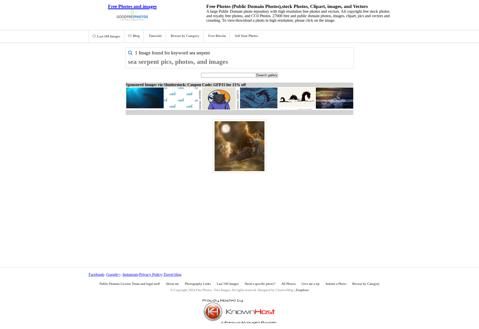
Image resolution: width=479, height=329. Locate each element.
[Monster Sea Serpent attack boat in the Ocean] (239, 146)
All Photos (288, 284)
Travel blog (172, 274)
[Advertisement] (239, 209)
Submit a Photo (336, 284)
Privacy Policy (150, 274)
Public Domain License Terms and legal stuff (130, 284)
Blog (136, 36)
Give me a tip (311, 284)
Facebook (96, 274)
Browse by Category (185, 36)
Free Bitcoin (217, 36)
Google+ (113, 274)
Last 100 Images (108, 36)
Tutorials (155, 36)
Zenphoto (302, 290)
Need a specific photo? (260, 284)
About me (172, 284)
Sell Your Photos (246, 36)
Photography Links (198, 284)
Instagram (130, 274)
